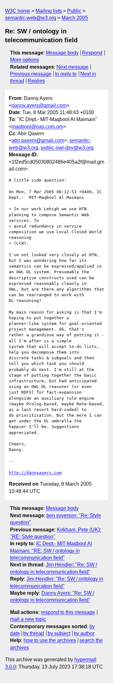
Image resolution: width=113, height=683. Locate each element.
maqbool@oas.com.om (37, 126)
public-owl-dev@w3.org (67, 147)
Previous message (30, 74)
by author (84, 633)
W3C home (17, 11)
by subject (59, 633)
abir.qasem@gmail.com (38, 140)
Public (74, 11)
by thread (33, 633)
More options (24, 59)
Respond (92, 52)
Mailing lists (48, 11)
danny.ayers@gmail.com (39, 105)
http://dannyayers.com (35, 472)
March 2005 (75, 17)
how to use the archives (50, 640)
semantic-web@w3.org (30, 17)
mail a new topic (28, 619)
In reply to (66, 74)
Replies (36, 81)
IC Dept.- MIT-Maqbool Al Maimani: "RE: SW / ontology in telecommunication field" (51, 550)
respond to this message (68, 612)
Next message (72, 67)
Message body (62, 52)
